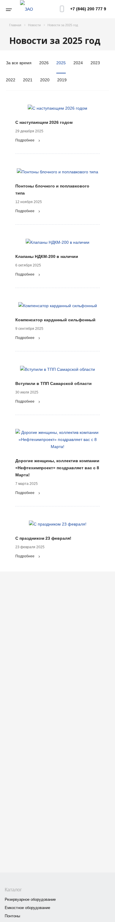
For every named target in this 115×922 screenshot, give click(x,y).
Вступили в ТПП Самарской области (53, 383)
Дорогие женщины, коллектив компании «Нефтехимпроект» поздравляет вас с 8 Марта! (57, 467)
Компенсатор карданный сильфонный (55, 319)
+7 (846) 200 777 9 (88, 8)
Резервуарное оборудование (30, 899)
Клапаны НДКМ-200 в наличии (46, 256)
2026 (44, 62)
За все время (19, 62)
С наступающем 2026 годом (44, 122)
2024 (78, 62)
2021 (27, 80)
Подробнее (24, 140)
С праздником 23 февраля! (43, 538)
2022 (10, 80)
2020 (45, 80)
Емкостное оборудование (27, 907)
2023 (95, 62)
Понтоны (12, 916)
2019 (62, 80)
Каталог (13, 889)
